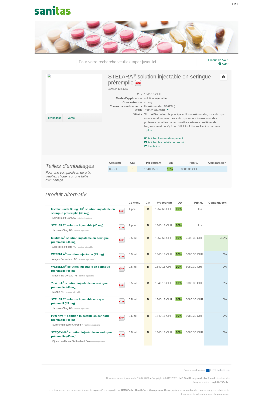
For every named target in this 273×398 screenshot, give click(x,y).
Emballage (55, 117)
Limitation (154, 146)
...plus (148, 130)
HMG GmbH (184, 378)
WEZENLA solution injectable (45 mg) (77, 254)
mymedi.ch (199, 378)
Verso (71, 117)
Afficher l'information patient (165, 138)
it (237, 4)
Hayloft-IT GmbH (220, 382)
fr (235, 4)
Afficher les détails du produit (166, 142)
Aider (224, 63)
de (233, 4)
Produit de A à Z (218, 59)
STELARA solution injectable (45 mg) (77, 225)
